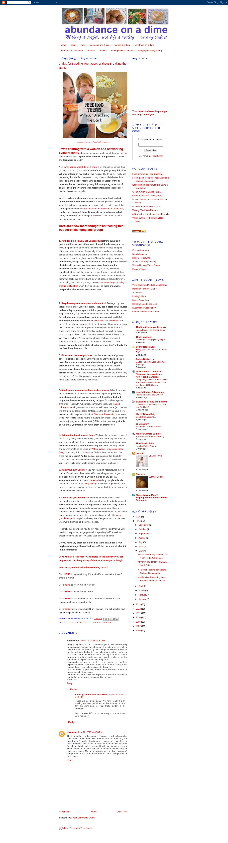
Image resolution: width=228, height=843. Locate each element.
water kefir (99, 320)
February (143, 595)
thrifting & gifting (122, 45)
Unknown (72, 732)
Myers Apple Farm (141, 300)
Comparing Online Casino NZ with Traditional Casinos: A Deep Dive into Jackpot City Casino (151, 382)
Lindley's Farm (139, 296)
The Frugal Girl (144, 337)
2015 (138, 516)
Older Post (122, 811)
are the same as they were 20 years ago (103, 208)
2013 (138, 604)
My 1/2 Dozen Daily (146, 414)
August (142, 538)
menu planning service (122, 50)
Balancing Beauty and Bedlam (151, 401)
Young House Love (145, 347)
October (143, 529)
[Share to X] (110, 619)
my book (90, 483)
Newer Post (64, 811)
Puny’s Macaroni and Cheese (149, 395)
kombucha (114, 320)
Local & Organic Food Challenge (148, 174)
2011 (138, 613)
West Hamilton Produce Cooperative (149, 285)
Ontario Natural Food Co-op (145, 311)
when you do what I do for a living (80, 167)
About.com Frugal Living (144, 261)
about (73, 45)
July (141, 542)
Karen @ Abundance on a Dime (91, 694)
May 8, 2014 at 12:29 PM (92, 640)
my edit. (140, 453)
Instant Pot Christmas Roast (148, 427)
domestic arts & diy (99, 45)
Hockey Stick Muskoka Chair (146, 206)
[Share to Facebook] (114, 619)
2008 (138, 622)
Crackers (140, 474)
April (141, 586)
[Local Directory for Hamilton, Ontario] (139, 231)
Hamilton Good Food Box (144, 304)
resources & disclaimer (72, 50)
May (141, 551)
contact (91, 50)
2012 (138, 609)
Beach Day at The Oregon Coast (150, 330)
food (83, 45)
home (63, 45)
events (103, 50)
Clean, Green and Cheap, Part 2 (147, 195)
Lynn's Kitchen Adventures (150, 392)
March (142, 590)
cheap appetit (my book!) (150, 50)
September (144, 533)
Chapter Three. (155, 456)
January (143, 599)
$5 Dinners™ (142, 424)
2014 (138, 521)
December (144, 525)
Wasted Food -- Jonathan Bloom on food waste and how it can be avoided (149, 374)
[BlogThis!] (107, 619)
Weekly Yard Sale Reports (145, 210)
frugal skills (82, 622)
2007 (138, 626)
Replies (73, 689)
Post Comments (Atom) (83, 817)
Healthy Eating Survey (146, 446)
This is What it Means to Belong (150, 436)
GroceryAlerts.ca (140, 250)
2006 (138, 630)
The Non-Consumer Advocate (151, 327)
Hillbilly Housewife (141, 258)
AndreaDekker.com (145, 359)
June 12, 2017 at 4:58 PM (90, 732)
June (141, 546)
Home (93, 811)
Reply (69, 683)
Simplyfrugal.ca (139, 254)
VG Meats (137, 292)
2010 (138, 617)
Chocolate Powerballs (104, 414)
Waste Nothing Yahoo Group (146, 265)
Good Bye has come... (146, 417)
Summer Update (156, 477)
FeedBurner (157, 156)
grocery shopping (102, 622)
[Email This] (104, 619)
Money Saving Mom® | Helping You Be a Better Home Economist (151, 498)
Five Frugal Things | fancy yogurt (150, 340)
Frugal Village (139, 269)
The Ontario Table (145, 443)
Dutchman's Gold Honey (144, 308)
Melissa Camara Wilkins (148, 434)
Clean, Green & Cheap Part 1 (146, 192)
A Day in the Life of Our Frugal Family (150, 214)
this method (92, 480)
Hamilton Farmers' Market (144, 289)
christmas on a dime (144, 45)
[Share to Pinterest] (117, 619)
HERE (95, 556)
